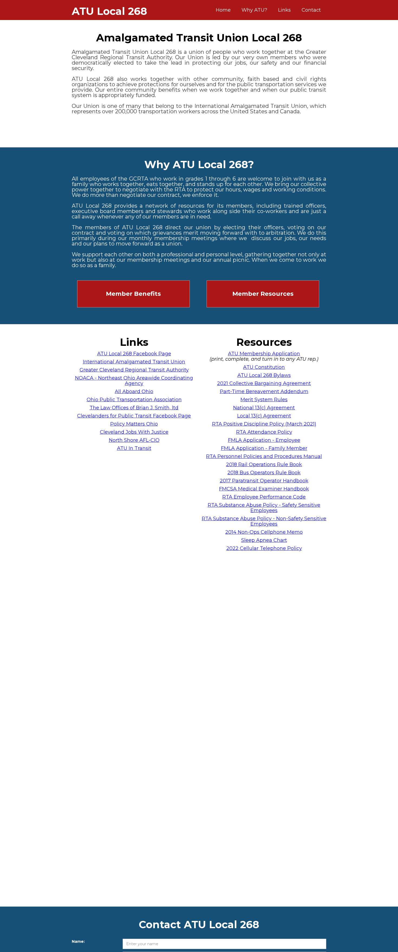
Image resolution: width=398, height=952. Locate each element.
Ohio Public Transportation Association (134, 400)
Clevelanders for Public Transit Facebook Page (134, 416)
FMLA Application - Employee (264, 440)
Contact (311, 10)
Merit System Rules (264, 400)
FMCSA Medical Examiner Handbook (264, 489)
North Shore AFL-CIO (134, 440)
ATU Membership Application (264, 354)
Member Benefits (133, 293)
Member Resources (262, 293)
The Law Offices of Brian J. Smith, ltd (134, 408)
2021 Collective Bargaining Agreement (264, 383)
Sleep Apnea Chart (264, 540)
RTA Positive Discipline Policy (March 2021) (264, 424)
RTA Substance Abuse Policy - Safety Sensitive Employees (264, 507)
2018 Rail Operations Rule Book (264, 464)
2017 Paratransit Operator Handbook (264, 481)
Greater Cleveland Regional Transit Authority (134, 370)
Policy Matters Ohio (134, 424)
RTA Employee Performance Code (264, 497)
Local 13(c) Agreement (264, 416)
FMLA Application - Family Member (264, 448)
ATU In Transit (134, 448)
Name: (78, 941)
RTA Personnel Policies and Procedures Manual (264, 456)
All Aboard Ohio (134, 391)
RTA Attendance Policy (264, 432)
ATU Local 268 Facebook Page (134, 354)
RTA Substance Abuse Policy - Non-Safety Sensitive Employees (264, 521)
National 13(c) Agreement (264, 408)
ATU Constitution (264, 367)
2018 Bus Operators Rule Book (264, 473)
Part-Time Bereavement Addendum (264, 391)
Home (223, 10)
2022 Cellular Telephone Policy (264, 548)
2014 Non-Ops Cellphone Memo (264, 532)
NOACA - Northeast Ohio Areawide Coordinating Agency (134, 380)
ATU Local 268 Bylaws (264, 375)
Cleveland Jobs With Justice (134, 432)
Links (284, 10)
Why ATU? (254, 10)
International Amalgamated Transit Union (134, 362)
